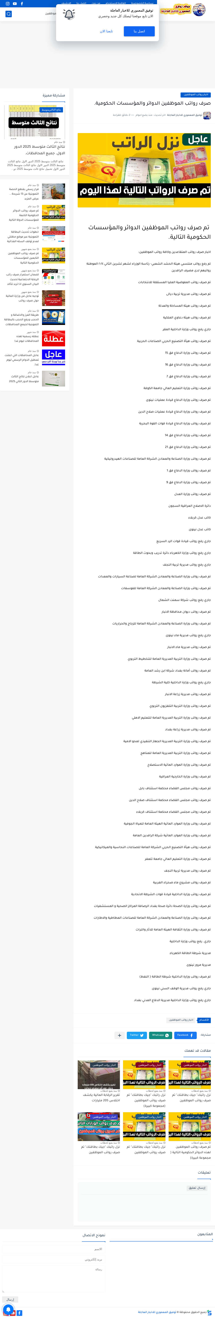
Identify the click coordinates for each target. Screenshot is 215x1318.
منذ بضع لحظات (199, 1090)
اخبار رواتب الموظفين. (195, 95)
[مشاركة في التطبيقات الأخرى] (119, 1035)
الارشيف (66, 3)
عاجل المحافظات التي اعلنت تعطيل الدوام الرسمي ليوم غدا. (22, 360)
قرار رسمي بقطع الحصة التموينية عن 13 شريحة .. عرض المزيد (24, 194)
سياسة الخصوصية (142, 3)
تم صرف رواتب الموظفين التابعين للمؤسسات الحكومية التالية (23, 258)
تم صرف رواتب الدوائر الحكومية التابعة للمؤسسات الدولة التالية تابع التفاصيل (24, 216)
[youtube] (14, 4)
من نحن (96, 3)
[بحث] (8, 14)
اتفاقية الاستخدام (116, 3)
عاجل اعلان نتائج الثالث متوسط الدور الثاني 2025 (24, 379)
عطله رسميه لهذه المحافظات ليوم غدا (26, 339)
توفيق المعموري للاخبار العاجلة (157, 1312)
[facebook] (21, 4)
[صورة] (53, 191)
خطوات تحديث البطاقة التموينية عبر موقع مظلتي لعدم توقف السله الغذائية (23, 237)
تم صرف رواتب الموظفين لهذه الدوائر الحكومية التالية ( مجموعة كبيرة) (190, 1153)
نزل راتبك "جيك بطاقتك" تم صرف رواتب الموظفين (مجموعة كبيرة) (146, 1101)
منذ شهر (31, 332)
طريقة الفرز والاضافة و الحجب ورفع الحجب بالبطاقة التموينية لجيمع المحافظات (21, 320)
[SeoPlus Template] (209, 1312)
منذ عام (58, 142)
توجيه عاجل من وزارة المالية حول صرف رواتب (22, 298)
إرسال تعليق (197, 1188)
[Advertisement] (107, 54)
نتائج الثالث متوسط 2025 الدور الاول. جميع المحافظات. (39, 150)
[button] (185, 1035)
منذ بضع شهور (28, 249)
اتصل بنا (81, 3)
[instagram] (7, 4)
